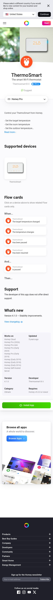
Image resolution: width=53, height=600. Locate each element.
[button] (19, 14)
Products (6, 534)
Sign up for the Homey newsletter (26, 575)
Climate (7, 392)
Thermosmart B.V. (36, 381)
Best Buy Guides (9, 538)
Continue (44, 14)
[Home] (26, 23)
